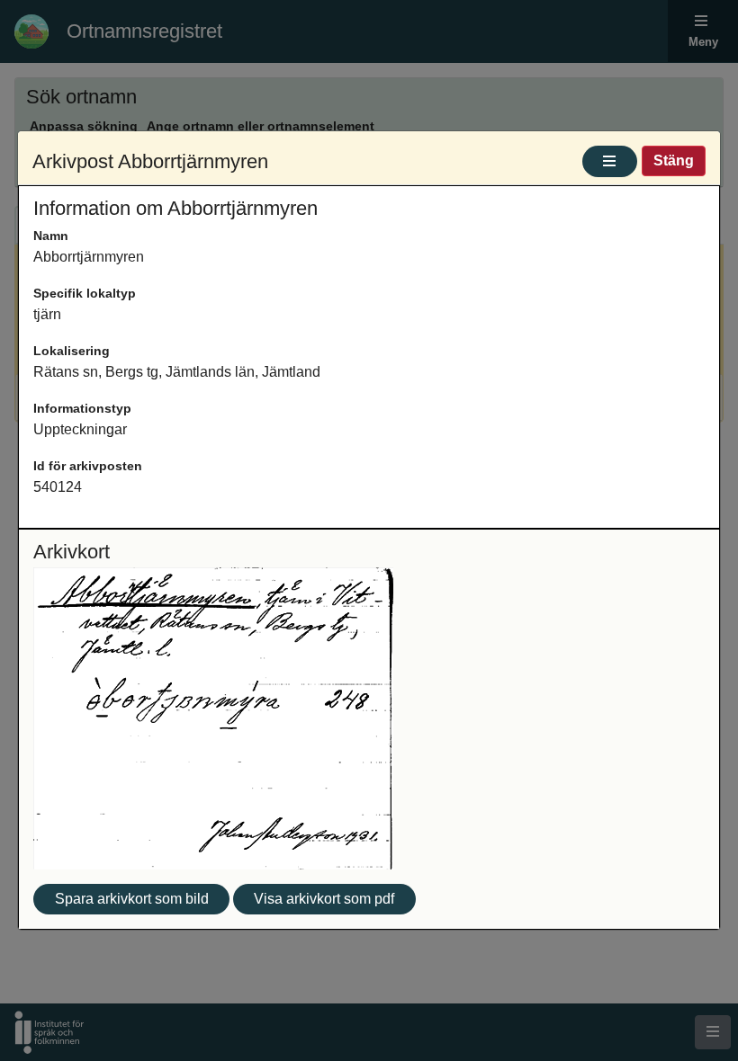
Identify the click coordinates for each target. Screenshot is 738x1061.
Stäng (673, 160)
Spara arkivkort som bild (132, 898)
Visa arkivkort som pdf (324, 898)
